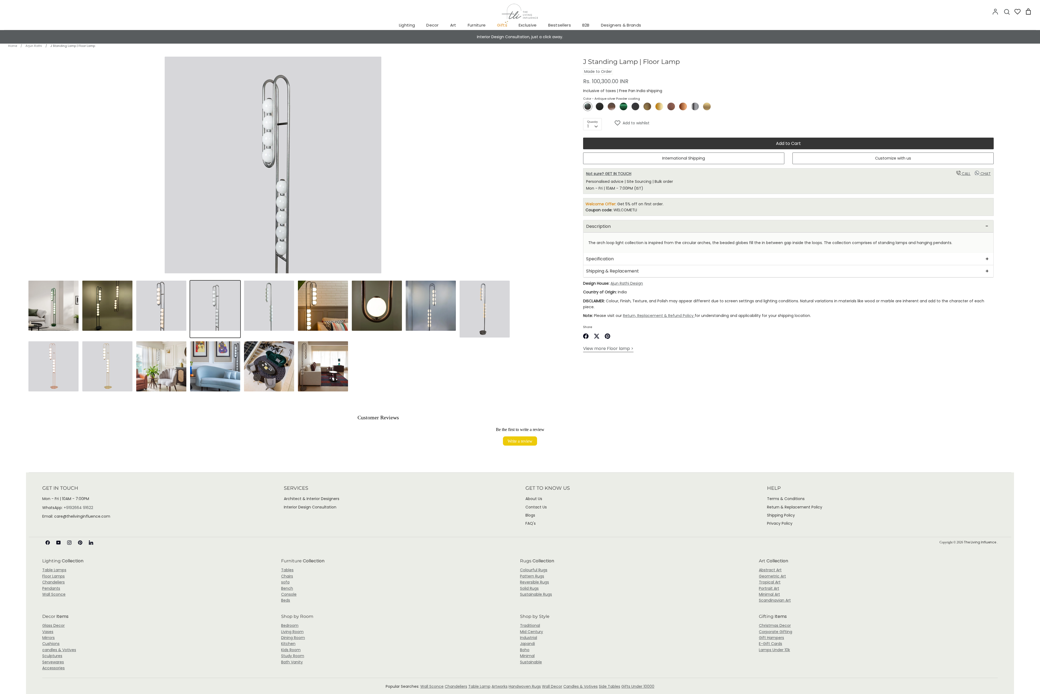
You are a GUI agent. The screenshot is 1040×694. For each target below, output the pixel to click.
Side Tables (609, 686)
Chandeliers (53, 582)
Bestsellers (559, 25)
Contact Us (536, 507)
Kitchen (288, 643)
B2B (586, 25)
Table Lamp (479, 686)
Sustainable (531, 662)
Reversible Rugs (534, 582)
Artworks (500, 686)
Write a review (520, 441)
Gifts (502, 25)
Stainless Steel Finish (695, 106)
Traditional (530, 625)
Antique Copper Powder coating (611, 106)
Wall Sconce (54, 594)
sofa (285, 582)
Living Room (292, 631)
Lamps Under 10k (774, 650)
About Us (533, 498)
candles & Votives (59, 650)
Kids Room (291, 650)
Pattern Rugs (532, 576)
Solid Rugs (529, 588)
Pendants (51, 588)
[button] (804, 123)
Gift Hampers (771, 637)
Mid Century (531, 631)
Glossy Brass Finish (659, 106)
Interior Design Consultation (310, 507)
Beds (285, 600)
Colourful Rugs (533, 570)
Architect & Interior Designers (311, 498)
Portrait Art (769, 588)
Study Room (292, 656)
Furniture (477, 25)
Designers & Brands (621, 25)
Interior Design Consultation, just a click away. (520, 37)
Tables (287, 570)
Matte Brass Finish (706, 106)
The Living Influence (980, 542)
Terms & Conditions (786, 498)
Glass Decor (53, 625)
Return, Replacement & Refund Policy (659, 315)
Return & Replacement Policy (794, 507)
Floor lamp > (608, 348)
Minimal (527, 656)
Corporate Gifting (775, 631)
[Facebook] (47, 542)
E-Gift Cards (770, 643)
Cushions (51, 643)
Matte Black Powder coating (599, 106)
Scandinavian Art (775, 600)
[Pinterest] (80, 542)
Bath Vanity (292, 662)
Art (453, 25)
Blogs (530, 515)
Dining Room (293, 637)
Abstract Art (770, 570)
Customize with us (893, 158)
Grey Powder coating (635, 106)
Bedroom (289, 625)
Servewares (53, 662)
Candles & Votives (580, 686)
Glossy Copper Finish (683, 106)
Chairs (287, 576)
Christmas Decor (775, 625)
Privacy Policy (779, 523)
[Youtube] (58, 542)
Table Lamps (54, 570)
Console (289, 594)
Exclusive (528, 25)
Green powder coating (623, 106)
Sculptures (52, 656)
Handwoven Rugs (525, 686)
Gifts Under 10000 (637, 686)
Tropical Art (770, 582)
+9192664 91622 (78, 507)
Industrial (528, 637)
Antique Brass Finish (647, 106)
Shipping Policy (781, 515)
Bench (287, 588)
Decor (432, 25)
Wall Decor (552, 686)
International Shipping (683, 158)
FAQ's (530, 523)
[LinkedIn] (91, 542)
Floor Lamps (53, 576)
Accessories (53, 668)
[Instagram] (69, 542)
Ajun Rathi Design (626, 283)
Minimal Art (769, 594)
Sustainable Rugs (536, 594)
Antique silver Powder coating (587, 106)
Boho (524, 650)
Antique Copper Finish (671, 106)
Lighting (407, 25)
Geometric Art (772, 576)
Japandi (527, 643)
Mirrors (48, 637)
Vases (47, 631)
